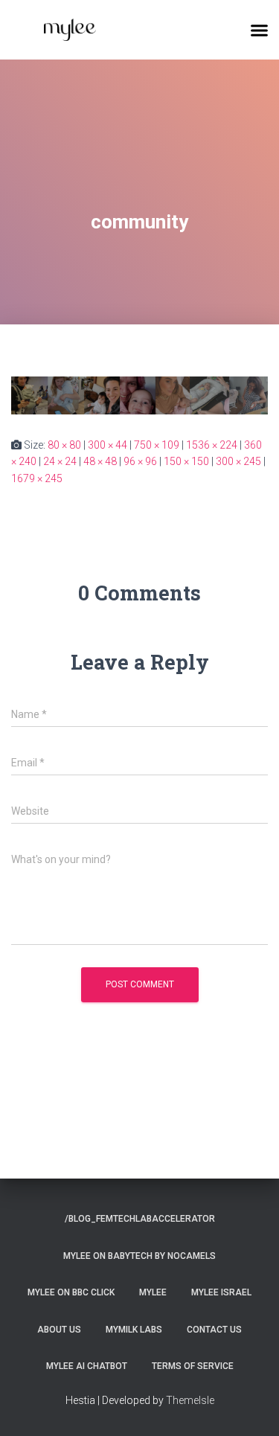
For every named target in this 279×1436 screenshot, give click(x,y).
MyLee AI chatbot (86, 1366)
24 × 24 (60, 461)
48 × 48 (100, 461)
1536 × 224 (211, 445)
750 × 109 (156, 445)
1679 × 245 (36, 478)
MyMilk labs (134, 1329)
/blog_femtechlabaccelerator (140, 1219)
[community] (139, 394)
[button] (260, 30)
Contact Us (214, 1329)
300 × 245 (238, 461)
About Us (59, 1329)
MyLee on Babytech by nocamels (139, 1256)
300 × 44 (107, 445)
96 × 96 (140, 461)
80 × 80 (64, 445)
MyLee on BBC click (71, 1292)
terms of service (193, 1366)
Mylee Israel (221, 1292)
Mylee (153, 1292)
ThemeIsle (190, 1400)
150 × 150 (186, 461)
